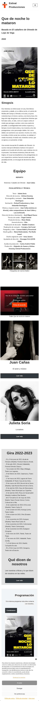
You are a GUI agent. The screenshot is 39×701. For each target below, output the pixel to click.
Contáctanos (11, 610)
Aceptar (19, 683)
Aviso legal (31, 698)
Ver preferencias (19, 694)
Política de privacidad (22, 698)
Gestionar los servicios (19, 677)
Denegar (19, 688)
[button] (36, 659)
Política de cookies (10, 698)
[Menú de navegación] (35, 5)
